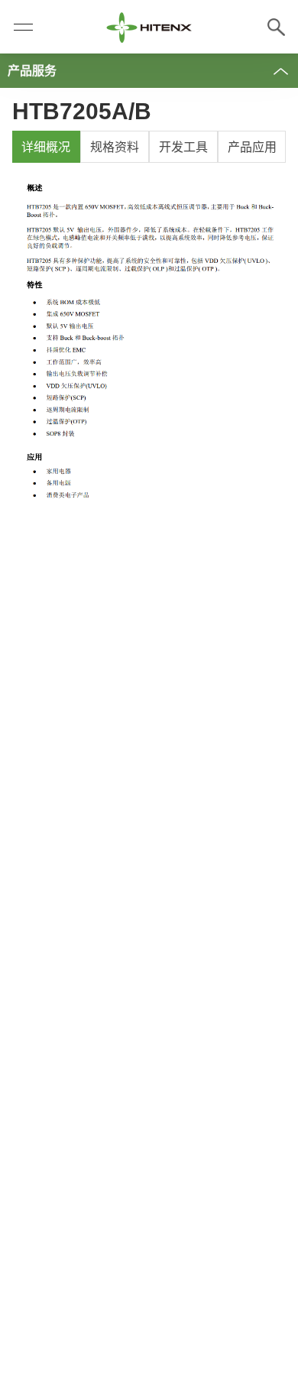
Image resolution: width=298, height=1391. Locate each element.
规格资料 (114, 147)
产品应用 (252, 147)
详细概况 (45, 147)
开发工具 (183, 147)
